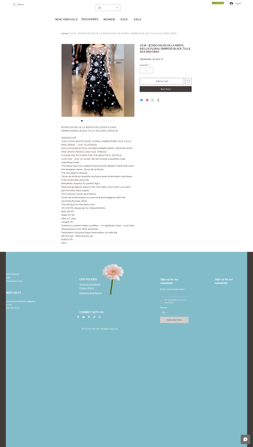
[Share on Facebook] (141, 100)
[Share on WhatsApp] (152, 100)
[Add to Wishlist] (188, 81)
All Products (12, 273)
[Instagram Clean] (99, 317)
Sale (8, 277)
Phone (163, 307)
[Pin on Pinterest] (147, 100)
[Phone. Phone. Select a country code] (165, 312)
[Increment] (151, 70)
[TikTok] (94, 317)
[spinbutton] (146, 70)
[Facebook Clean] (78, 317)
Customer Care (13, 280)
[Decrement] (142, 70)
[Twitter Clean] (83, 317)
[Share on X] (158, 100)
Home (64, 33)
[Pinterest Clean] (89, 317)
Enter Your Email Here (173, 289)
